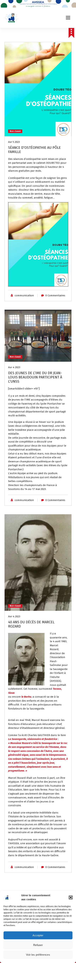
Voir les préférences (38, 954)
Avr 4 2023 (14, 367)
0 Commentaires (55, 295)
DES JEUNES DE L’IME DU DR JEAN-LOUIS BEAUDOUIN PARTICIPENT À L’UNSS (35, 377)
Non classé (15, 131)
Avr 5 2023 (14, 142)
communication (24, 295)
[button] (70, 897)
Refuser (38, 945)
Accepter (38, 935)
